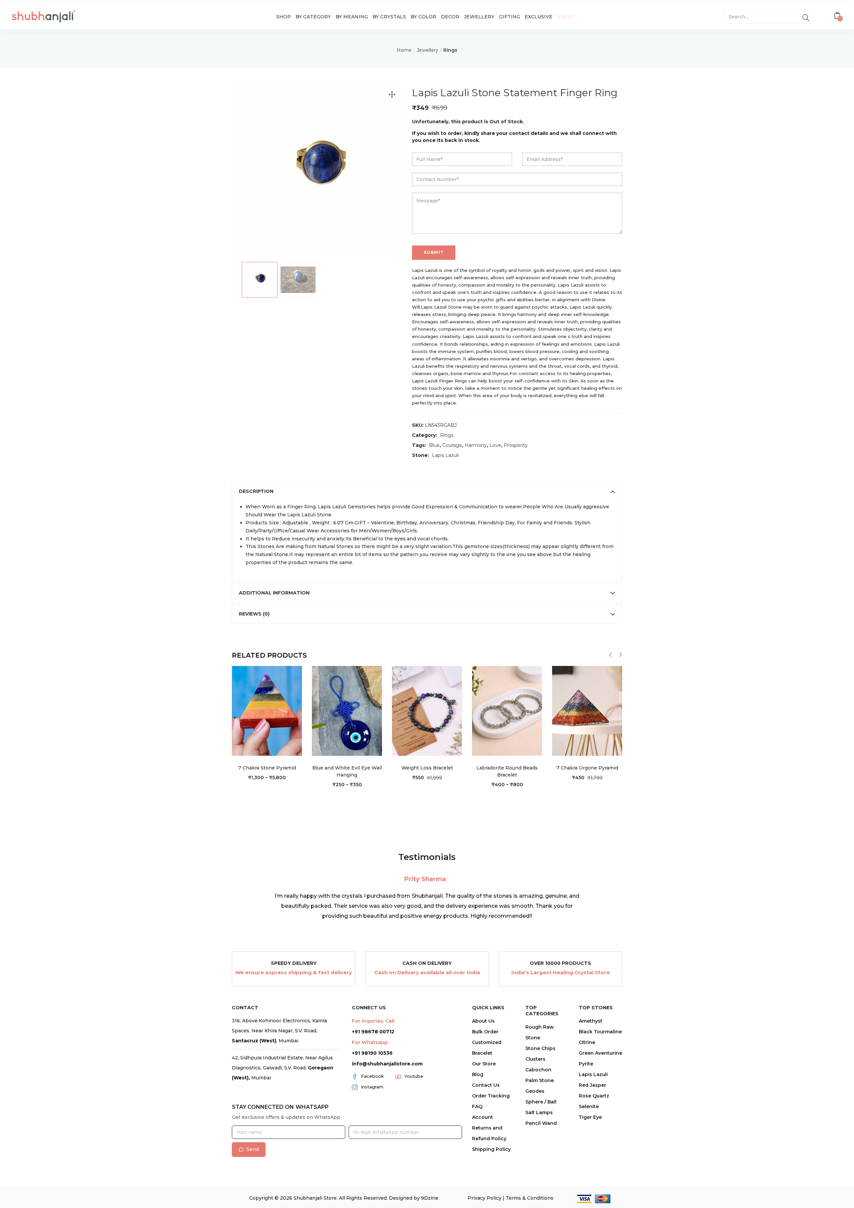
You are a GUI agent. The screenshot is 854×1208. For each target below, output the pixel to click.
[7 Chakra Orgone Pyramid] (587, 710)
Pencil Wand (541, 1123)
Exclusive (538, 17)
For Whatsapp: (370, 1042)
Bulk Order (485, 1032)
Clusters (535, 1059)
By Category (313, 17)
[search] (806, 16)
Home (404, 50)
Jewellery (479, 17)
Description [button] (256, 491)
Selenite (589, 1106)
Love (495, 445)
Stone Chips (540, 1048)
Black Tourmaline (600, 1032)
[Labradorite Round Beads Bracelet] (507, 710)
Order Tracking (491, 1096)
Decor (450, 17)
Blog (477, 1074)
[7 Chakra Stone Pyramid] (267, 710)
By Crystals (389, 17)
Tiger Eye (590, 1117)
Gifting (509, 17)
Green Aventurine (600, 1053)
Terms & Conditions (529, 1198)
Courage (452, 445)
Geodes (534, 1091)
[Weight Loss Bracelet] (427, 710)
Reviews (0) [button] (254, 614)
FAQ (477, 1106)
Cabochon (538, 1070)
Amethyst (590, 1021)
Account (482, 1117)
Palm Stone (539, 1080)
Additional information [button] (274, 593)
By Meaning (352, 17)
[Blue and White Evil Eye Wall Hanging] (347, 710)
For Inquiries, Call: (373, 1021)
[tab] (427, 491)
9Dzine (429, 1198)
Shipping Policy (491, 1149)
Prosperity (516, 445)
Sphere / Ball (540, 1102)
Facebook (372, 1076)
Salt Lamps (539, 1112)
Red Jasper (592, 1085)
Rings (450, 50)
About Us (483, 1021)
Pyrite (586, 1064)
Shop (283, 17)
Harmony (476, 445)
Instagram (372, 1086)
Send (253, 1149)
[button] (838, 16)
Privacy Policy (484, 1198)
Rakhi (565, 16)
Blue (434, 445)
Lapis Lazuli (445, 455)
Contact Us (486, 1085)
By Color (423, 17)
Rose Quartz (594, 1096)
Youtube (413, 1076)
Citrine (587, 1042)
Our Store (484, 1064)
